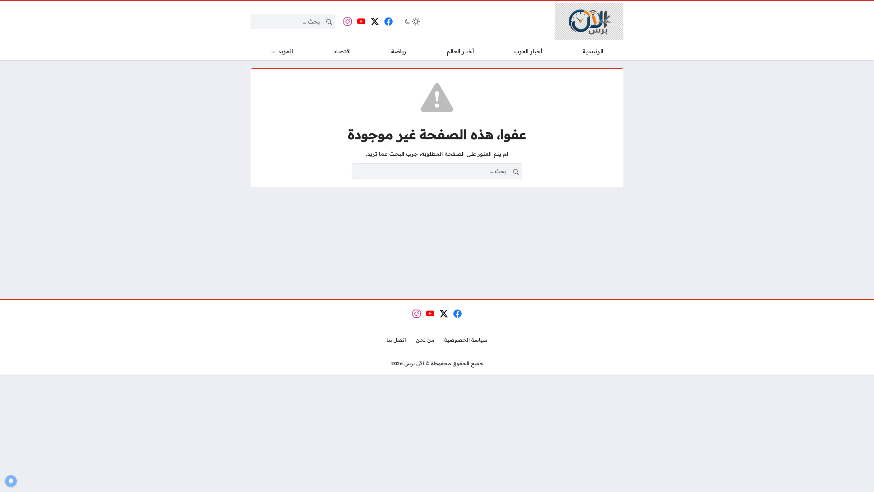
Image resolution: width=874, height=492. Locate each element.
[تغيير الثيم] (412, 21)
